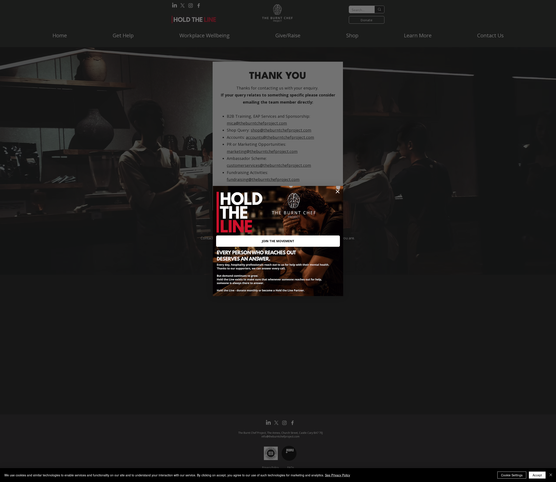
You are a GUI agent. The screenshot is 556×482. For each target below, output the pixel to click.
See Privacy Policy (337, 475)
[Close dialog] (337, 191)
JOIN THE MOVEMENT (278, 241)
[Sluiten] (550, 475)
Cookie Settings (512, 475)
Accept (537, 475)
